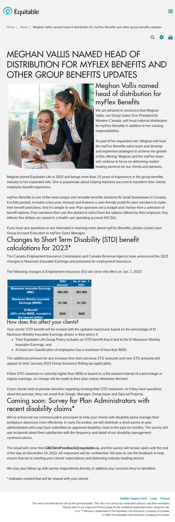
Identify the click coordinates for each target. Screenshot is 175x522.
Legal (153, 498)
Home (11, 27)
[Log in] (170, 37)
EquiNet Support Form (133, 498)
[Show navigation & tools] (170, 11)
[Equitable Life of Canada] (21, 11)
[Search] (152, 37)
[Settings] (161, 37)
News (24, 27)
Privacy (165, 498)
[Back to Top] (168, 487)
